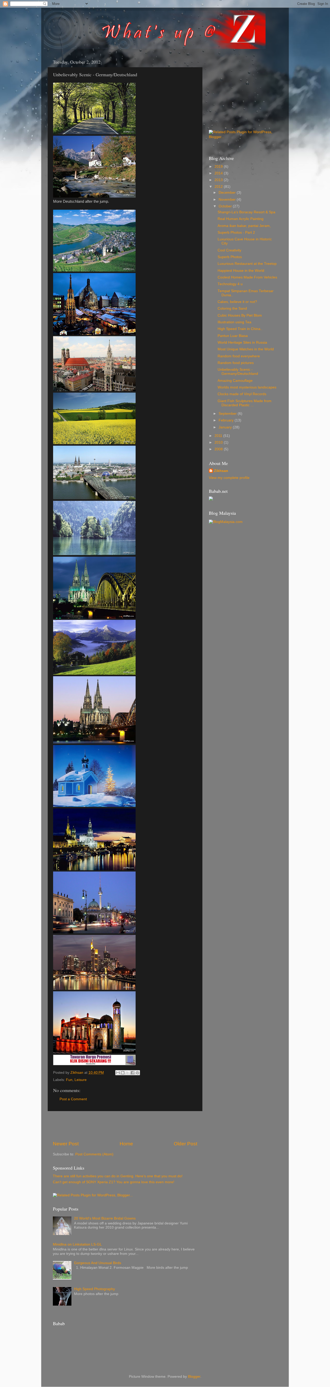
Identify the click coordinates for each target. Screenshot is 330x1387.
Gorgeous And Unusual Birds (97, 1263)
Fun (69, 1080)
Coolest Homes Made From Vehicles (247, 277)
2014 (219, 173)
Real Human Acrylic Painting (240, 219)
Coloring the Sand (232, 308)
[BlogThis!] (122, 1072)
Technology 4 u (230, 284)
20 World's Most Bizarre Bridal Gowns (105, 1218)
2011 (218, 436)
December (228, 192)
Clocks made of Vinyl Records (242, 394)
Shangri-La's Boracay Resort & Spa (246, 212)
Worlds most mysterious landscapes (247, 387)
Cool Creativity (229, 250)
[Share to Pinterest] (137, 1072)
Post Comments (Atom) (94, 1154)
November (228, 199)
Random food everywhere (239, 356)
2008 (219, 449)
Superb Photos (230, 257)
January (226, 427)
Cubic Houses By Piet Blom (240, 315)
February (227, 420)
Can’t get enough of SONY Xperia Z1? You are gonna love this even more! (113, 1182)
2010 (219, 442)
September (228, 414)
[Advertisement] (125, 1126)
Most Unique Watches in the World (246, 349)
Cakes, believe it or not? (237, 302)
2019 (219, 166)
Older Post (185, 1143)
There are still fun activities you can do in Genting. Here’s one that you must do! (118, 1176)
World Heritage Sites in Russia (242, 342)
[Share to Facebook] (132, 1072)
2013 (219, 180)
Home (126, 1143)
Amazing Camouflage (235, 381)
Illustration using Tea (234, 322)
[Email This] (117, 1072)
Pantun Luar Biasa (233, 336)
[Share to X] (127, 1072)
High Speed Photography (94, 1289)
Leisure (81, 1080)
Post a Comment (73, 1099)
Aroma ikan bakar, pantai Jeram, (244, 226)
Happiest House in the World (241, 271)
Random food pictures (236, 363)
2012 (219, 187)
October (226, 206)
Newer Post (66, 1143)
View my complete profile (229, 478)
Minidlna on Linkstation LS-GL (77, 1244)
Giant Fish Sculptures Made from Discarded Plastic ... (244, 403)
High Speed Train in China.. (240, 329)
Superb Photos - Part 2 (236, 232)
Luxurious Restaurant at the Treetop (247, 264)
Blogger (194, 1376)
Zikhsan (221, 471)
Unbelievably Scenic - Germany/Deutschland (238, 372)
